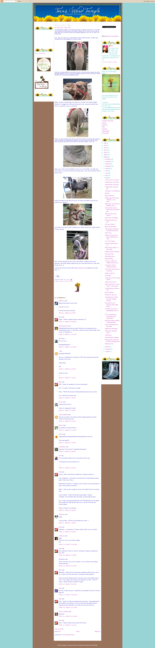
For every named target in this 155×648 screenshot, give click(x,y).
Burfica (60, 434)
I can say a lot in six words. (112, 180)
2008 (105, 157)
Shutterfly (104, 129)
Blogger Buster (42, 53)
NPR (103, 127)
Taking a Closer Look (110, 282)
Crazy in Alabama (63, 414)
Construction (108, 335)
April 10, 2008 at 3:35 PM (67, 555)
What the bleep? (109, 292)
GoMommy (61, 536)
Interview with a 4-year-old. (112, 182)
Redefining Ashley (109, 256)
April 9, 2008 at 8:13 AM (67, 421)
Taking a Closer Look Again (112, 251)
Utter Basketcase (63, 326)
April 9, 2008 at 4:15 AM (67, 369)
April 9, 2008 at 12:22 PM (67, 430)
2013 (105, 145)
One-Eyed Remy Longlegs (112, 337)
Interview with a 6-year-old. (112, 184)
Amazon (104, 123)
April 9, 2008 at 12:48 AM (67, 347)
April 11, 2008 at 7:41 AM (67, 625)
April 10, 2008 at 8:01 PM (67, 584)
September (108, 166)
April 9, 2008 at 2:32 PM (67, 442)
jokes (66, 281)
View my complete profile (109, 62)
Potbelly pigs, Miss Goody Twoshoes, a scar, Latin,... (112, 199)
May (106, 175)
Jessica (61, 402)
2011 (105, 150)
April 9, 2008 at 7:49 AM (67, 410)
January (107, 351)
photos (71, 281)
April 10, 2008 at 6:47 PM (67, 566)
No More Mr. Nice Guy (63, 27)
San (60, 455)
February (107, 349)
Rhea (60, 317)
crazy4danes (62, 446)
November (108, 161)
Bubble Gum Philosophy (111, 328)
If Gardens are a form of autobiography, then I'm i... (111, 310)
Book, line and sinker (110, 226)
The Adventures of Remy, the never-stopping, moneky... (111, 298)
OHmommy (62, 514)
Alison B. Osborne (63, 611)
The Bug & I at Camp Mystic (112, 191)
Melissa (61, 425)
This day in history (110, 224)
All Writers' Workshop (107, 121)
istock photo (105, 133)
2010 (105, 152)
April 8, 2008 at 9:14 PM (67, 313)
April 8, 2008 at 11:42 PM (67, 334)
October (107, 164)
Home (77, 631)
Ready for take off (109, 273)
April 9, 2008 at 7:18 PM (67, 523)
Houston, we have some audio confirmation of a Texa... (111, 237)
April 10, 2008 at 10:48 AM (68, 544)
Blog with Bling (109, 258)
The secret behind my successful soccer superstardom (110, 316)
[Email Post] (71, 279)
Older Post (97, 631)
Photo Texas (108, 233)
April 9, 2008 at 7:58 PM (67, 531)
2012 (105, 147)
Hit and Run (108, 275)
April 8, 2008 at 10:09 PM (67, 321)
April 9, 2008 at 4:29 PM (67, 451)
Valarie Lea (61, 300)
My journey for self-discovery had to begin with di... (111, 304)
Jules (60, 588)
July (106, 171)
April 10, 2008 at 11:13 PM (68, 607)
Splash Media (105, 131)
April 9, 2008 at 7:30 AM (67, 398)
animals (61, 281)
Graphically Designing (84, 645)
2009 (105, 154)
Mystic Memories (109, 195)
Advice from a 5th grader (111, 217)
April (106, 178)
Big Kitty (107, 193)
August (107, 168)
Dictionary (104, 125)
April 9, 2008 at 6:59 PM (67, 510)
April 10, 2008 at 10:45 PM (68, 594)
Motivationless (81, 268)
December (108, 159)
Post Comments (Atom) (68, 634)
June (106, 173)
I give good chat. (109, 254)
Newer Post (58, 631)
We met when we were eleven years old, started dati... (112, 209)
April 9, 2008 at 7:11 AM (67, 377)
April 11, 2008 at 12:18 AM (68, 616)
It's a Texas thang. (110, 241)
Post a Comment (59, 629)
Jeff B (60, 338)
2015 (105, 143)
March (107, 346)
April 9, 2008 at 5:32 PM (67, 468)
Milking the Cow (109, 343)
